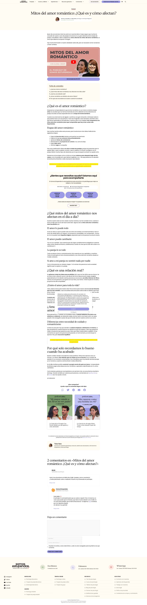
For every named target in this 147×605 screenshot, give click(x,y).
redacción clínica (86, 437)
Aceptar (73, 309)
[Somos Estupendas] (23, 1)
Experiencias (54, 1)
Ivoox (94, 373)
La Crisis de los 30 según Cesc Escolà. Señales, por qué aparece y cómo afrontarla (58, 425)
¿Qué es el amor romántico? (59, 89)
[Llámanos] (73, 567)
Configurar (73, 312)
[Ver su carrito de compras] (122, 1)
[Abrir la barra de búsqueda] (125, 1)
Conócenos (79, 1)
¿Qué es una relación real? (58, 94)
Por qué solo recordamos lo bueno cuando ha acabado (66, 98)
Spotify (91, 373)
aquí (90, 501)
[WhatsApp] (112, 567)
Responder (52, 482)
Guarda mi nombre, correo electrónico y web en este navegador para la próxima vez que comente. (74, 546)
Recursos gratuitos (67, 1)
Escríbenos (52, 566)
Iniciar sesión (94, 1)
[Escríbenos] (43, 567)
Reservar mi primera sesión (111, 1)
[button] (62, 390)
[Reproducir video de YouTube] (73, 62)
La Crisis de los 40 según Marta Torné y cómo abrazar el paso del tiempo (86, 425)
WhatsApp (121, 566)
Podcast (73, 9)
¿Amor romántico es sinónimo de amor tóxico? (64, 96)
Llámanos (82, 566)
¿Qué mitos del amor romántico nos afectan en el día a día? (68, 91)
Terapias (31, 1)
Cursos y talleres (42, 1)
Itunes (50, 375)
